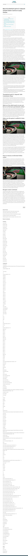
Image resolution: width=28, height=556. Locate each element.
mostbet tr (4, 439)
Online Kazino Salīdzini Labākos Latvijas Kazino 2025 (10, 212)
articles (4, 357)
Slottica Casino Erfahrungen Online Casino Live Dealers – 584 (11, 488)
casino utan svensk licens (6, 381)
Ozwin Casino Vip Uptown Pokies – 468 (8, 447)
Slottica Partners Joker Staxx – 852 (7, 498)
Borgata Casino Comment (7, 26)
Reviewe (4, 465)
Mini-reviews (4, 414)
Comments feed (5, 551)
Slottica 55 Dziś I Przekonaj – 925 (7, 484)
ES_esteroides (5, 388)
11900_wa (4, 302)
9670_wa (4, 341)
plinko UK (4, 454)
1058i (3, 291)
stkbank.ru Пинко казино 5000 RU (7, 515)
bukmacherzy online (5, 371)
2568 (3, 319)
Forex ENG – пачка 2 (5, 392)
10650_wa (4, 295)
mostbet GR (4, 428)
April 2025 (4, 235)
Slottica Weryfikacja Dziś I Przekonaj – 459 (8, 505)
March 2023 (4, 258)
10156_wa (4, 281)
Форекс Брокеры (5, 543)
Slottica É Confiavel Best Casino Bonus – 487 (9, 492)
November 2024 (5, 242)
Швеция (4, 544)
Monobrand (4, 421)
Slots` (3, 475)
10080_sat (4, 278)
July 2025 (4, 231)
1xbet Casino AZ (5, 309)
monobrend (4, 423)
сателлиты (4, 541)
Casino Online (5, 378)
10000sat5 (4, 277)
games (4, 403)
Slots (3, 474)
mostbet (4, 427)
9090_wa (4, 330)
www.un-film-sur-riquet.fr (6, 534)
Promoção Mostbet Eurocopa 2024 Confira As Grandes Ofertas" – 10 (12, 460)
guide (3, 404)
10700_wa (4, 296)
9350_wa (4, 333)
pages (3, 451)
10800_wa (4, 298)
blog (3, 368)
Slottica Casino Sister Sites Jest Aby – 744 (8, 491)
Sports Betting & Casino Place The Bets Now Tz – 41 (10, 513)
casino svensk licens (5, 379)
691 (3, 326)
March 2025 (4, 237)
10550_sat (4, 289)
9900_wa (4, 351)
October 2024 (5, 244)
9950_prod (4, 354)
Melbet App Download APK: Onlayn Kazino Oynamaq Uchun (11, 211)
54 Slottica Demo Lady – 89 (6, 323)
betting (4, 365)
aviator (4, 360)
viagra (3, 526)
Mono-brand (4, 420)
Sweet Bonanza (5, 519)
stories (4, 516)
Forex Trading (4, 393)
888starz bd (4, 329)
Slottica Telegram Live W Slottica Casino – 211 (9, 503)
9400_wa (4, 336)
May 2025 (4, 234)
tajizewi (4, 14)
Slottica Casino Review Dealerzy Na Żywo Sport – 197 (10, 489)
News (3, 442)
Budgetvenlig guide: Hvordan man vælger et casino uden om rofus (12, 216)
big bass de (4, 367)
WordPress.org (5, 552)
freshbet (4, 397)
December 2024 (5, 241)
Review (4, 464)
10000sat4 (4, 275)
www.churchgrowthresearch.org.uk (7, 529)
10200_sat (4, 284)
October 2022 (5, 259)
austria (4, 358)
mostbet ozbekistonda (6, 436)
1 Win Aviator (4, 271)
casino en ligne (5, 374)
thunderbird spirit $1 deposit (9, 29)
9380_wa (4, 334)
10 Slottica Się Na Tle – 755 (6, 274)
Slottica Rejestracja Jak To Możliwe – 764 (8, 502)
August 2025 (4, 230)
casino (4, 372)
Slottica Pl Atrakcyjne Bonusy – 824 (7, 499)
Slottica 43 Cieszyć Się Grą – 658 (7, 482)
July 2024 (4, 248)
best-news (4, 364)
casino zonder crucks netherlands (7, 382)
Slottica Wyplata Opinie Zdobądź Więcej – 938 (9, 509)
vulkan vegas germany (6, 527)
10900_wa (4, 299)
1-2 (3, 272)
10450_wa (4, 288)
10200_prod (4, 282)
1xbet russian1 (5, 313)
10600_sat (4, 292)
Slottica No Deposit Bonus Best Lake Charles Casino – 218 (11, 496)
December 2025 (5, 224)
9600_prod (4, 337)
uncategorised (5, 522)
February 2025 (5, 238)
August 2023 (4, 255)
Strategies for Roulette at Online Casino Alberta (9, 215)
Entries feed (4, 549)
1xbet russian (4, 312)
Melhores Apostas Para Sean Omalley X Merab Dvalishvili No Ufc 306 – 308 (13, 411)
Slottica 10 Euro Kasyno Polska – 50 (7, 478)
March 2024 (4, 251)
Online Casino (5, 443)
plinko (4, 453)
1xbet (3, 305)
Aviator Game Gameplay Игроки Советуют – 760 (9, 361)
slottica (4, 477)
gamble (4, 399)
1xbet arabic (4, 306)
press (3, 458)
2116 (3, 316)
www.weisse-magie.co (6, 536)
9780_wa (4, 344)
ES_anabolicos (5, 386)
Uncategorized (10, 14)
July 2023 (4, 256)
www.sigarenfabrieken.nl (6, 533)
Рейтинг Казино (5, 540)
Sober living (4, 512)
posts (3, 457)
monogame (4, 424)
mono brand (4, 417)
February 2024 (5, 252)
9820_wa (4, 347)
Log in (3, 548)
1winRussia (4, 303)
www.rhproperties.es (5, 530)
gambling (4, 400)
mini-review (4, 413)
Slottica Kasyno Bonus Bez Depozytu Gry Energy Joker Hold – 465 (12, 495)
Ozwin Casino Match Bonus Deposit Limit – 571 (9, 446)
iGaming (4, 406)
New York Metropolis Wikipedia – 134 (8, 440)
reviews (4, 468)
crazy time (4, 385)
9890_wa (4, 350)
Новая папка (4, 537)
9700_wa (4, 343)
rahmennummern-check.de (6, 461)
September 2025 (5, 228)
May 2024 (4, 249)
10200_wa (4, 285)
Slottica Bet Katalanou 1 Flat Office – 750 (8, 485)
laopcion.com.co (5, 410)
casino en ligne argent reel (6, 375)
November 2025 (5, 225)
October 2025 (5, 227)
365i (3, 322)
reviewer (4, 467)
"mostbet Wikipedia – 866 (6, 268)
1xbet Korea (4, 310)
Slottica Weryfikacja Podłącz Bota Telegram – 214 (9, 506)
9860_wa (4, 348)
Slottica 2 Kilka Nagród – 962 (7, 481)
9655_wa (4, 340)
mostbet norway (5, 435)
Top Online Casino (5, 520)
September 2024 (5, 245)
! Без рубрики (5, 264)
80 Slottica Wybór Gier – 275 (6, 327)
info (3, 407)
